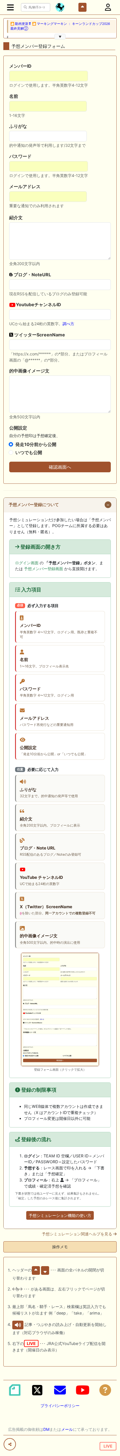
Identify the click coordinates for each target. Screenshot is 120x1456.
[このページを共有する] (10, 1444)
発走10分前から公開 (35, 444)
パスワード (20, 156)
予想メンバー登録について (34, 504)
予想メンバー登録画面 (43, 568)
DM (46, 1429)
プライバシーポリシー (60, 1405)
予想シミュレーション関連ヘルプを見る (77, 1234)
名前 (13, 96)
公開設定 (18, 428)
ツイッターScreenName (39, 335)
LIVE (108, 1446)
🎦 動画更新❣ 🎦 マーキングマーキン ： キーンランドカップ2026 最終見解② (61, 26)
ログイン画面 (27, 562)
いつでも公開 (28, 452)
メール (67, 1429)
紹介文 (16, 217)
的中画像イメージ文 (29, 371)
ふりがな (18, 126)
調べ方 (68, 323)
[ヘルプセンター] (105, 1390)
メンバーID (20, 66)
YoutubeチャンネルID (38, 304)
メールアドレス (24, 186)
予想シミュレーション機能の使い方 (60, 1215)
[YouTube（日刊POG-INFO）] (82, 1390)
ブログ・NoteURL (32, 274)
